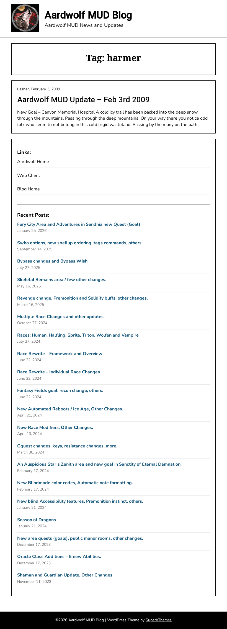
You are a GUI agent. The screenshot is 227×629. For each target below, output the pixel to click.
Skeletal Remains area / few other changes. (61, 280)
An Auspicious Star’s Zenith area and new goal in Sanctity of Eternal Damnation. (99, 464)
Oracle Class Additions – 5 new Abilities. (59, 557)
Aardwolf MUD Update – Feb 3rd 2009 (83, 99)
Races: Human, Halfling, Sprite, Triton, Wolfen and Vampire (78, 335)
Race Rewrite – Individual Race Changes (58, 372)
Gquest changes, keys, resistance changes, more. (67, 446)
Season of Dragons (36, 520)
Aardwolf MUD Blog (88, 15)
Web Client (28, 175)
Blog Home (28, 189)
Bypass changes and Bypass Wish (52, 261)
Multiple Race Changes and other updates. (61, 317)
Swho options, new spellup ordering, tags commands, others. (80, 243)
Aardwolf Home (33, 162)
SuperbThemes (159, 620)
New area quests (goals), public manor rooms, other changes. (80, 538)
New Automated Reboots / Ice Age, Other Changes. (70, 409)
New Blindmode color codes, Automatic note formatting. (75, 483)
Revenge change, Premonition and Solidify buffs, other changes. (82, 298)
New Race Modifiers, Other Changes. (55, 427)
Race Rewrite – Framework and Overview (59, 354)
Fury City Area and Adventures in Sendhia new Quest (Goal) (78, 224)
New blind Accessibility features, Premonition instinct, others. (80, 501)
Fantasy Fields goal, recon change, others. (60, 390)
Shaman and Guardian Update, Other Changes (64, 575)
